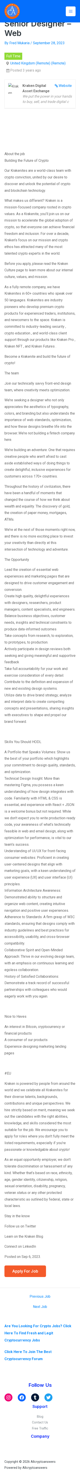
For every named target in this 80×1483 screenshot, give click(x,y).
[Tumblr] (35, 1397)
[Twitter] (48, 1397)
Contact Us (40, 1422)
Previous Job (40, 1296)
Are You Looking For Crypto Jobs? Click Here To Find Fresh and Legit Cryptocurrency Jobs (37, 1333)
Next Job (40, 1307)
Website (65, 86)
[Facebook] (22, 1397)
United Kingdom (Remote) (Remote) (38, 63)
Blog (40, 1416)
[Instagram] (8, 1397)
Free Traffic (40, 1428)
